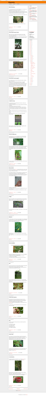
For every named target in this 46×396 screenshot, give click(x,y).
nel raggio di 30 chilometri (32, 15)
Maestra (15, 350)
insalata (13, 213)
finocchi (12, 74)
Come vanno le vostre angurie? (14, 78)
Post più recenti (11, 388)
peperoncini (13, 164)
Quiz (9, 320)
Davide (16, 169)
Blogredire (11, 2)
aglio (11, 74)
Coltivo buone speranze (13, 297)
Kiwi (9, 263)
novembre (32, 56)
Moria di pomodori (12, 7)
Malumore (32, 70)
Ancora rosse (11, 334)
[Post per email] (18, 73)
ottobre (31, 57)
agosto (31, 59)
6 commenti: (14, 238)
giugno (31, 61)
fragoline (11, 353)
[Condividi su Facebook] (21, 292)
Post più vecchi (25, 388)
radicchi (15, 213)
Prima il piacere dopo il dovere (14, 32)
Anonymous (30, 15)
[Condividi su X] (19, 96)
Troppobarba (10, 302)
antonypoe (30, 7)
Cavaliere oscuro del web (32, 18)
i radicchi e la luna (32, 66)
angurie (11, 97)
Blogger (26, 394)
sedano (14, 74)
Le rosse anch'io (32, 76)
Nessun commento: (15, 73)
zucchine (17, 213)
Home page (18, 388)
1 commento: (14, 212)
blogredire (30, 10)
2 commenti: (14, 163)
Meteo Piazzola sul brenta (31, 31)
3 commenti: (14, 96)
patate (11, 239)
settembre (32, 58)
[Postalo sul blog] (18, 96)
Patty (14, 136)
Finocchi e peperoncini (12, 134)
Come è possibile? (12, 243)
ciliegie (11, 386)
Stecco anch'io (32, 68)
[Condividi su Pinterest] (20, 96)
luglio (31, 60)
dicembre (32, 55)
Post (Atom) (19, 390)
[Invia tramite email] (18, 212)
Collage (10, 196)
